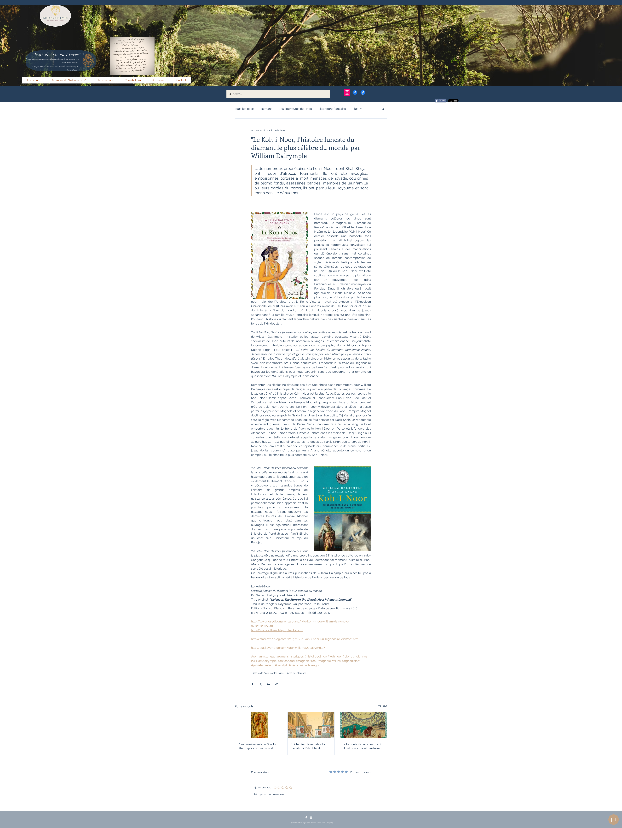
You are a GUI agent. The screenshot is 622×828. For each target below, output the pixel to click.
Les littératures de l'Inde (295, 108)
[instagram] (311, 817)
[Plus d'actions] (369, 130)
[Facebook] (355, 92)
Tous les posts (244, 108)
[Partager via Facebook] (252, 684)
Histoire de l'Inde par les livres (267, 673)
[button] (383, 108)
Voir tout (382, 705)
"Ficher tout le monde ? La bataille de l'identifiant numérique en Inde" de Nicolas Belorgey (308, 746)
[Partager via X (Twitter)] (260, 684)
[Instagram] (347, 92)
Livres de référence (296, 673)
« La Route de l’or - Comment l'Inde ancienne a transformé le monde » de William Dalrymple (362, 746)
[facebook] (306, 817)
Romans (266, 108)
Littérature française (332, 108)
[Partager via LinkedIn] (268, 684)
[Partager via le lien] (276, 684)
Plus (355, 108)
